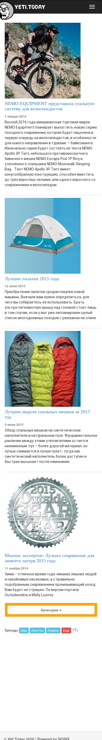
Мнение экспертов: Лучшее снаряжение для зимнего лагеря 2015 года (49, 558)
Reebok (53, 630)
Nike (24, 630)
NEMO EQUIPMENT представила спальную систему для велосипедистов (49, 106)
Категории (50, 609)
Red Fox (37, 630)
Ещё (66, 630)
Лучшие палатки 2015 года (32, 278)
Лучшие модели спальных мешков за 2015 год (47, 414)
